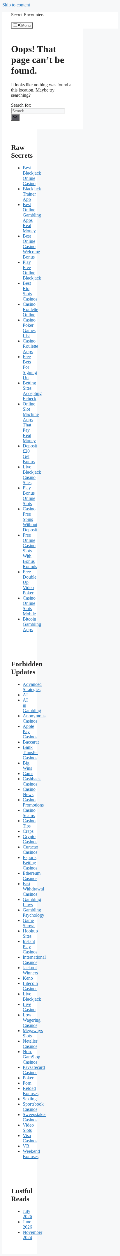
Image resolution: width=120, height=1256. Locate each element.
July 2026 (27, 1214)
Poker (28, 1077)
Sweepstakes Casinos (34, 1117)
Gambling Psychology (33, 912)
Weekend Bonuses (31, 1154)
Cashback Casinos (32, 781)
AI (25, 694)
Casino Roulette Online (30, 309)
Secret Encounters (27, 14)
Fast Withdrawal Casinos (33, 889)
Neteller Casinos (30, 1044)
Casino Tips (29, 823)
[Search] (15, 117)
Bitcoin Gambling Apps (32, 624)
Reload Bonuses (30, 1091)
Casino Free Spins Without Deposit (30, 519)
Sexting (30, 1098)
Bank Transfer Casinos (30, 752)
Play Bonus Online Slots (29, 495)
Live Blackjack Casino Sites (32, 474)
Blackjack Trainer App (32, 194)
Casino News (29, 792)
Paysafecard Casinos (34, 1070)
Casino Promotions (33, 802)
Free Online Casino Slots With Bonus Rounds (30, 551)
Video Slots (28, 1128)
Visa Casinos (30, 1138)
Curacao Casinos (30, 849)
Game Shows (29, 923)
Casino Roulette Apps (30, 346)
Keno (28, 978)
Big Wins (27, 765)
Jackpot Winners (30, 970)
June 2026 (27, 1224)
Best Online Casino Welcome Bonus (31, 246)
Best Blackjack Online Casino (32, 175)
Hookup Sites (30, 933)
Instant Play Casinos (30, 946)
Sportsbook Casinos (33, 1107)
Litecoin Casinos (30, 986)
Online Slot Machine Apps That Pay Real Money (31, 422)
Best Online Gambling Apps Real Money (32, 217)
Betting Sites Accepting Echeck (32, 390)
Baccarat (31, 741)
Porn (27, 1083)
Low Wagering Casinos (31, 1020)
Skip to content (16, 4)
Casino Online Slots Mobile (29, 605)
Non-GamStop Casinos (31, 1056)
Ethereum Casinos (31, 876)
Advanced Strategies (32, 687)
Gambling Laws (32, 902)
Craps (28, 831)
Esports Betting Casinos (30, 862)
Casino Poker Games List (29, 327)
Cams (28, 773)
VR (26, 1145)
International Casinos (34, 960)
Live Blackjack (32, 996)
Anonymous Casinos (34, 718)
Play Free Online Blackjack (32, 270)
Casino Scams (29, 813)
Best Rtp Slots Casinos (30, 291)
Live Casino (29, 1007)
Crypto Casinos (30, 839)
